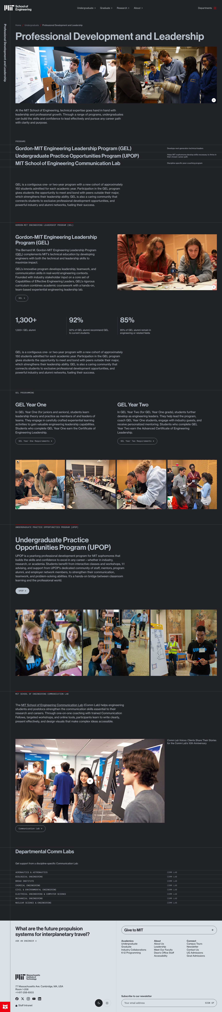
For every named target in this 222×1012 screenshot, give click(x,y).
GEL (19, 254)
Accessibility (160, 955)
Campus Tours (194, 943)
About (137, 8)
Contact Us (193, 949)
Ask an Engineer (24, 941)
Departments (205, 8)
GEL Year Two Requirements (136, 441)
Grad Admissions (196, 955)
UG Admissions (195, 952)
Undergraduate (85, 8)
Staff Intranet (25, 1005)
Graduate (105, 8)
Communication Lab (29, 828)
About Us (159, 943)
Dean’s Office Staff (164, 952)
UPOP (21, 590)
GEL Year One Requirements (34, 441)
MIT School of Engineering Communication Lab (52, 705)
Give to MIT (133, 930)
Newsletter (192, 946)
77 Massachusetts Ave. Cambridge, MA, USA (39, 986)
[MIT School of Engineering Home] (17, 8)
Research (122, 8)
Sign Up (209, 1003)
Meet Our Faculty (163, 949)
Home (18, 25)
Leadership (160, 946)
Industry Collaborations (133, 949)
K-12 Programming (131, 952)
